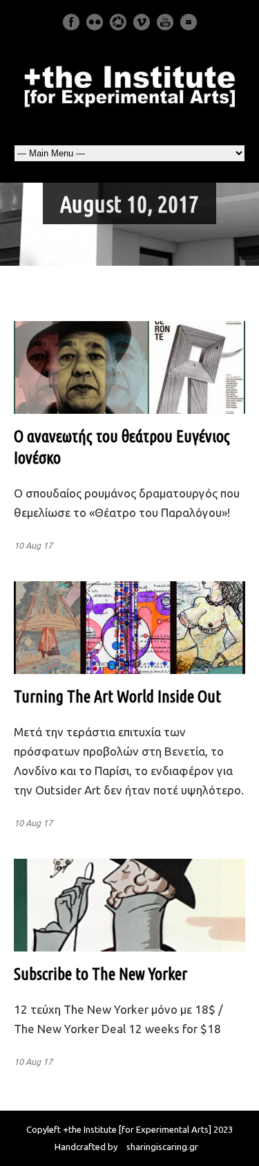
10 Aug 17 (33, 545)
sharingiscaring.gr (162, 1146)
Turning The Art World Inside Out (117, 696)
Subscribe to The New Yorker (100, 974)
